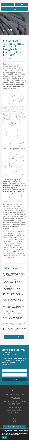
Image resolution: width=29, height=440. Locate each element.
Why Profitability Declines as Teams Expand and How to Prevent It (14, 323)
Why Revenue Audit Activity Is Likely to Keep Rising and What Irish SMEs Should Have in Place (14, 274)
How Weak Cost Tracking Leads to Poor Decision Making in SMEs (13, 312)
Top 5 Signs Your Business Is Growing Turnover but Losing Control (14, 329)
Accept (4, 437)
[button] (14, 379)
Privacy (9, 409)
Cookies (19, 409)
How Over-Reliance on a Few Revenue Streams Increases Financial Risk (12, 288)
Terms (14, 409)
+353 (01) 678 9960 (18, 394)
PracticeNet (11, 412)
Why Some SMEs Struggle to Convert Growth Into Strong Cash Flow (13, 301)
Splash (19, 412)
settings (17, 434)
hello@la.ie (16, 397)
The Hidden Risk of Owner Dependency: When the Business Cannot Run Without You (13, 281)
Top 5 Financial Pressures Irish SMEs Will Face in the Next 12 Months (14, 306)
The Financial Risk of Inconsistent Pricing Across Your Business (13, 318)
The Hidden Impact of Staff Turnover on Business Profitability (13, 294)
